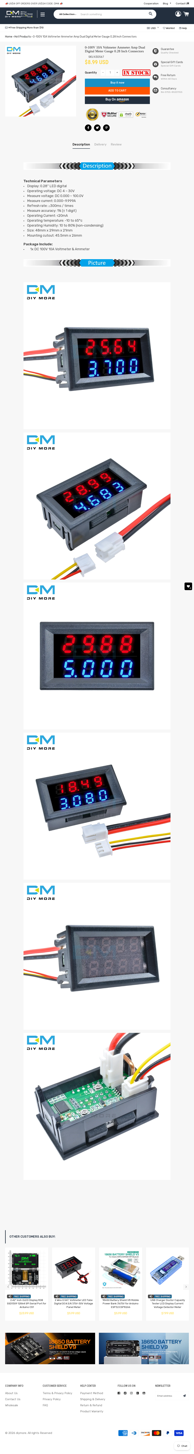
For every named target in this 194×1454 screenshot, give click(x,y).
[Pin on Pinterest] (106, 127)
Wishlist (170, 28)
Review (116, 144)
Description (81, 144)
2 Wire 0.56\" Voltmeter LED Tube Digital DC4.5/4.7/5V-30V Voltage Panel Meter (73, 1304)
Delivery (100, 144)
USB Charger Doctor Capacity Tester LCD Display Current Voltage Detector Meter (167, 1304)
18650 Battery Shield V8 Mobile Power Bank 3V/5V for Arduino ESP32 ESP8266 (120, 1304)
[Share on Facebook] (88, 127)
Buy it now (117, 82)
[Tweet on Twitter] (97, 127)
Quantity (91, 72)
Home (8, 36)
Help (184, 28)
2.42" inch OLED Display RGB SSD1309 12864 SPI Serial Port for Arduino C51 (26, 1304)
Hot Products (22, 36)
